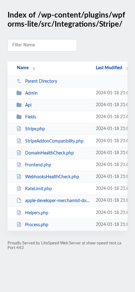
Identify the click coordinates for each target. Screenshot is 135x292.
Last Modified (109, 68)
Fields (30, 117)
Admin (31, 93)
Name (23, 68)
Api (28, 105)
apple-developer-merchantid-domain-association (57, 201)
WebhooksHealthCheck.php (52, 177)
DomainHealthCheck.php (49, 153)
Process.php (36, 225)
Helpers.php (36, 213)
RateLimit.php (38, 189)
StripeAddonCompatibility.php (54, 141)
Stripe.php (35, 129)
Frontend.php (38, 165)
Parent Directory (41, 81)
